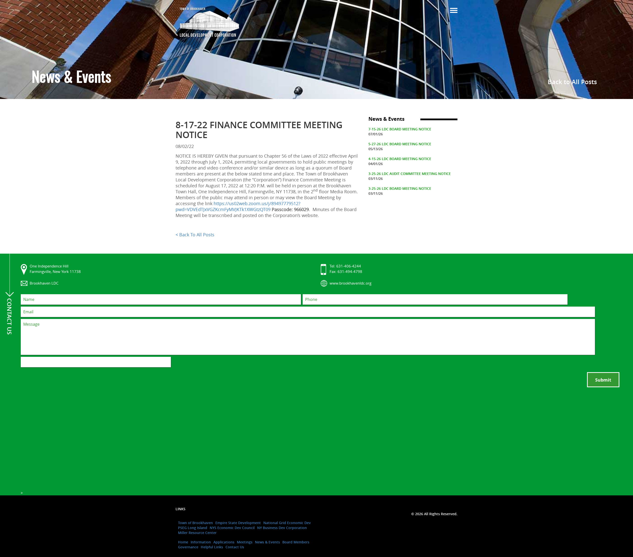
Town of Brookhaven (195, 522)
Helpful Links (212, 547)
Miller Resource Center (197, 532)
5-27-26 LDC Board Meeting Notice (399, 144)
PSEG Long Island (192, 527)
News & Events (267, 542)
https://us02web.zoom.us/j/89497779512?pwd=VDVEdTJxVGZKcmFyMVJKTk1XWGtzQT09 (238, 206)
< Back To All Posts (195, 235)
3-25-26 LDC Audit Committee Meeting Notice (409, 173)
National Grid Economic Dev (287, 522)
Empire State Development (238, 522)
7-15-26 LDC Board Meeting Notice (399, 129)
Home (183, 542)
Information (201, 542)
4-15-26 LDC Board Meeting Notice (399, 158)
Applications (223, 542)
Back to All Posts (572, 82)
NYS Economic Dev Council (232, 527)
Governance (188, 547)
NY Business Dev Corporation (282, 527)
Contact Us (235, 547)
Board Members (295, 542)
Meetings (244, 542)
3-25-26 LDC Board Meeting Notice (399, 188)
